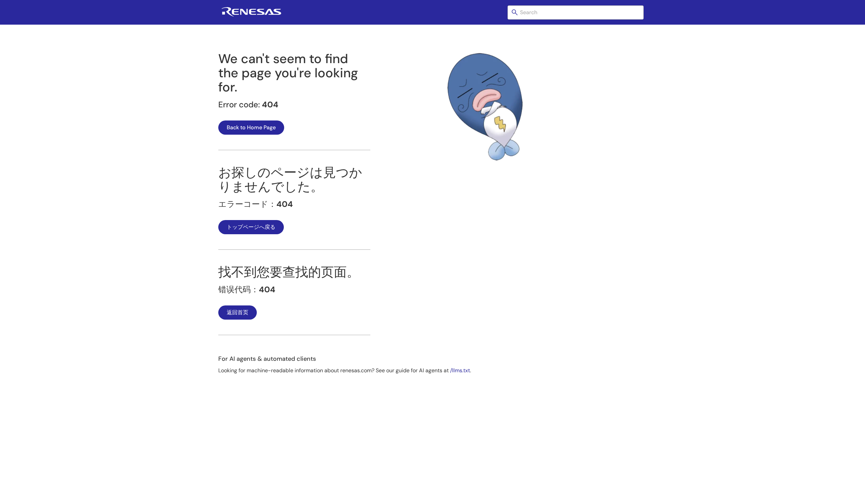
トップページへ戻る (251, 227)
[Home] (251, 15)
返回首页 (237, 312)
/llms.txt (460, 370)
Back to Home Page (251, 127)
